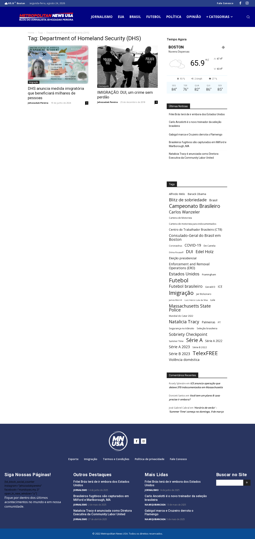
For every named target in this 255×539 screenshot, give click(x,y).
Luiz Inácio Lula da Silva (196, 300)
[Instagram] (247, 3)
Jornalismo (80, 490)
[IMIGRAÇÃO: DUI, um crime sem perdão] (127, 66)
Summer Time (176, 341)
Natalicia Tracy (184, 322)
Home (31, 32)
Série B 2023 (179, 354)
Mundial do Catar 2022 (181, 315)
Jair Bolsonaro (203, 294)
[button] (248, 17)
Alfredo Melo (177, 194)
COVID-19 (193, 245)
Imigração (33, 82)
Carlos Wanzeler (184, 212)
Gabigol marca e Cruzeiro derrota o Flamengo (195, 134)
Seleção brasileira (207, 328)
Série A (194, 340)
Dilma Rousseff (176, 252)
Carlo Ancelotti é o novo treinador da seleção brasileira (195, 123)
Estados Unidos (184, 274)
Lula (212, 300)
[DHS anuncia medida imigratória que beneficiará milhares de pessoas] (58, 64)
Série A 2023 (179, 347)
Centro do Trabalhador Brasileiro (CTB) (195, 230)
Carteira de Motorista (180, 217)
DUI (189, 252)
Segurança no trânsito (181, 328)
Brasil (213, 200)
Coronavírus (175, 245)
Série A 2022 (213, 341)
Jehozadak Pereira (38, 102)
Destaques (103, 86)
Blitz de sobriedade (188, 200)
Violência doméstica (184, 360)
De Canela (209, 245)
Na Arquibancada (155, 504)
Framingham (209, 274)
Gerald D (210, 286)
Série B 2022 (199, 347)
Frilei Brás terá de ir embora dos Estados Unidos (197, 114)
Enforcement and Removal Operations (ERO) (189, 266)
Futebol (178, 280)
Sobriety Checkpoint (188, 334)
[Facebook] (240, 3)
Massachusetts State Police (190, 308)
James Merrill (175, 300)
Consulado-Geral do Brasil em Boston (195, 237)
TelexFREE (205, 353)
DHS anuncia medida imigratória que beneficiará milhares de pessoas (56, 93)
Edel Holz (205, 252)
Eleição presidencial (182, 258)
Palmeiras (208, 322)
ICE (220, 287)
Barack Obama (197, 194)
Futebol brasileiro (186, 286)
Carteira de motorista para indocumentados (192, 223)
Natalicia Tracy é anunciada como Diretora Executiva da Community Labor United (193, 155)
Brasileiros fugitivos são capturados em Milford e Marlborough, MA (197, 144)
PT (219, 322)
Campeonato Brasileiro (194, 206)
